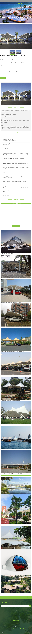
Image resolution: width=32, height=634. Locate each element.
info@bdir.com (16, 620)
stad (17, 208)
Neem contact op (24, 597)
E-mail (17, 205)
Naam (3, 205)
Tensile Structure (17, 632)
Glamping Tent (22, 632)
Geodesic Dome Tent (27, 632)
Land (2, 208)
